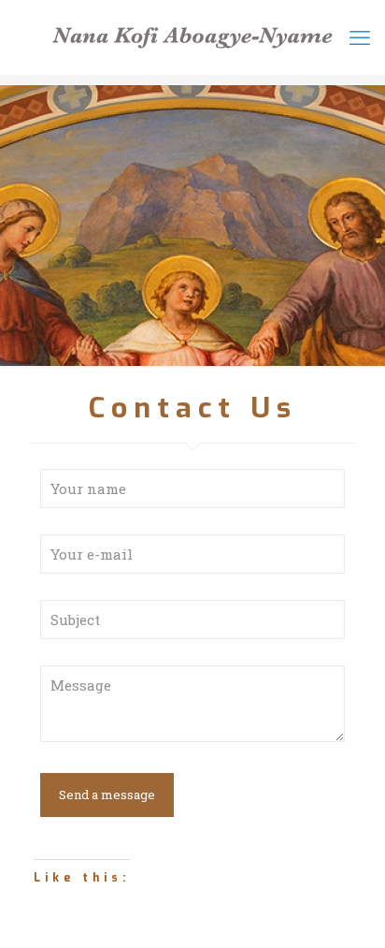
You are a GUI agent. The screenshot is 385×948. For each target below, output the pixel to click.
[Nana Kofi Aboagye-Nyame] (192, 37)
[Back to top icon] (360, 920)
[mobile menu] (360, 37)
